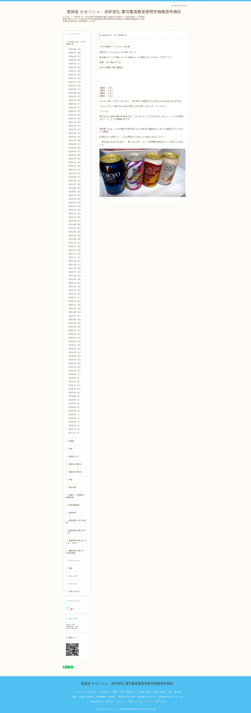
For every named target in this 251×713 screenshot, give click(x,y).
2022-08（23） (75, 224)
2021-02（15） (75, 290)
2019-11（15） (75, 345)
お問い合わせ (74, 591)
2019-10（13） (75, 349)
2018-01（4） (75, 425)
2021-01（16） (75, 294)
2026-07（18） (75, 53)
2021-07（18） (75, 272)
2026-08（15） (75, 49)
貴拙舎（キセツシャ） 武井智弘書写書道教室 (119, 709)
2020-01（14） (75, 338)
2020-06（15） (75, 319)
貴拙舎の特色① (75, 464)
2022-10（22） (75, 217)
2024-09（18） (75, 133)
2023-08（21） (75, 181)
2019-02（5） (75, 378)
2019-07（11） (75, 360)
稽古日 (68, 607)
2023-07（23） (75, 184)
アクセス (72, 584)
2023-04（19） (75, 195)
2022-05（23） (75, 235)
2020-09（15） (75, 308)
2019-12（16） (75, 341)
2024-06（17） (75, 144)
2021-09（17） (75, 265)
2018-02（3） (75, 422)
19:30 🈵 (69, 609)
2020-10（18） (75, 305)
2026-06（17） (75, 56)
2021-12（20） (75, 254)
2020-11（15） (75, 301)
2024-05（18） (75, 148)
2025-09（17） (75, 89)
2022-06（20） (75, 232)
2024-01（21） (75, 162)
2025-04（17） (75, 107)
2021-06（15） (75, 276)
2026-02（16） (75, 71)
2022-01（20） (75, 250)
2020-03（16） (75, 330)
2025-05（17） (75, 104)
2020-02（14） (75, 334)
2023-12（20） (75, 166)
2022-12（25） (75, 210)
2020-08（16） (75, 312)
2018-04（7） (75, 414)
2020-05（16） (75, 323)
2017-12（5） (75, 429)
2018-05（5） (75, 411)
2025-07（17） (75, 97)
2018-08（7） (75, 400)
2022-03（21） (75, 243)
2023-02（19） (75, 202)
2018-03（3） (75, 418)
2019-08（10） (75, 356)
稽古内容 (72, 487)
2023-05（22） (75, 192)
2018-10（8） (75, 392)
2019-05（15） (75, 367)
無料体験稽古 (74, 505)
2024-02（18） (75, 159)
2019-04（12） (75, 371)
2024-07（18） (75, 140)
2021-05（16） (75, 279)
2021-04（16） (75, 283)
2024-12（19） (75, 122)
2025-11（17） (75, 82)
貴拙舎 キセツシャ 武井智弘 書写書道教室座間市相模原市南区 (122, 12)
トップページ (74, 34)
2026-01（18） (75, 75)
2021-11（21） (75, 257)
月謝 (70, 449)
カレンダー (73, 576)
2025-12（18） (75, 78)
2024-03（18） (75, 155)
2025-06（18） (75, 100)
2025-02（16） (75, 115)
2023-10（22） (75, 173)
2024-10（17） (75, 129)
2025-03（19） (75, 111)
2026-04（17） (75, 64)
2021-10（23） (75, 261)
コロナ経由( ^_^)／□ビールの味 (114, 46)
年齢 (70, 480)
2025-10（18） (75, 86)
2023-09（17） (75, 177)
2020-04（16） (75, 327)
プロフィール (74, 561)
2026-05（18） (75, 60)
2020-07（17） (75, 316)
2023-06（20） (75, 188)
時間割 (71, 441)
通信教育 (72, 513)
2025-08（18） (75, 93)
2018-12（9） (75, 385)
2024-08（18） (75, 137)
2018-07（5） (75, 403)
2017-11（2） (75, 433)
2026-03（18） (75, 67)
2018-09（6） (75, 396)
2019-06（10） (75, 363)
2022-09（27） (75, 221)
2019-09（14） (75, 352)
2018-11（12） (75, 389)
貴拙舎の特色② (75, 472)
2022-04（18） (75, 239)
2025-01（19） (75, 118)
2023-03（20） (75, 199)
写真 (70, 568)
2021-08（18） (75, 268)
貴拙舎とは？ (74, 456)
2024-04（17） (75, 151)
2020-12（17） (75, 297)
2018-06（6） (75, 407)
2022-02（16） (75, 246)
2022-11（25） (75, 213)
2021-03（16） (75, 287)
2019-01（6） (75, 382)
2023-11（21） (75, 170)
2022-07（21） (75, 228)
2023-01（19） (75, 206)
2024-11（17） (75, 126)
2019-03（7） (75, 374)
